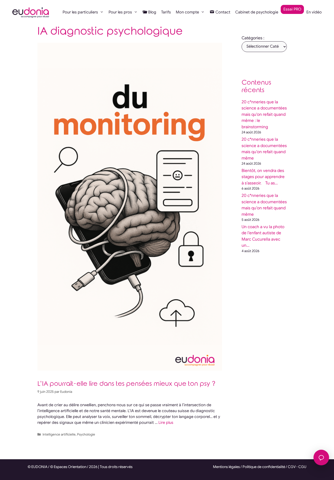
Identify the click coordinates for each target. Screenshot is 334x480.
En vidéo (314, 12)
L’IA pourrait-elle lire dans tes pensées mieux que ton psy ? (126, 383)
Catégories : (253, 38)
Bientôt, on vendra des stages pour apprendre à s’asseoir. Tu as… (263, 177)
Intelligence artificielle (59, 434)
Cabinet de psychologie (256, 12)
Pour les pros (120, 12)
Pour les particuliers (80, 12)
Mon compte (187, 12)
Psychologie (86, 434)
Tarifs (166, 12)
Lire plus (165, 422)
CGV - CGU (297, 467)
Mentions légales (226, 467)
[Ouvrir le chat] (321, 457)
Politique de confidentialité (264, 467)
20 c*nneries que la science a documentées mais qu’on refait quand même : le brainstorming (264, 114)
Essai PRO (292, 9)
